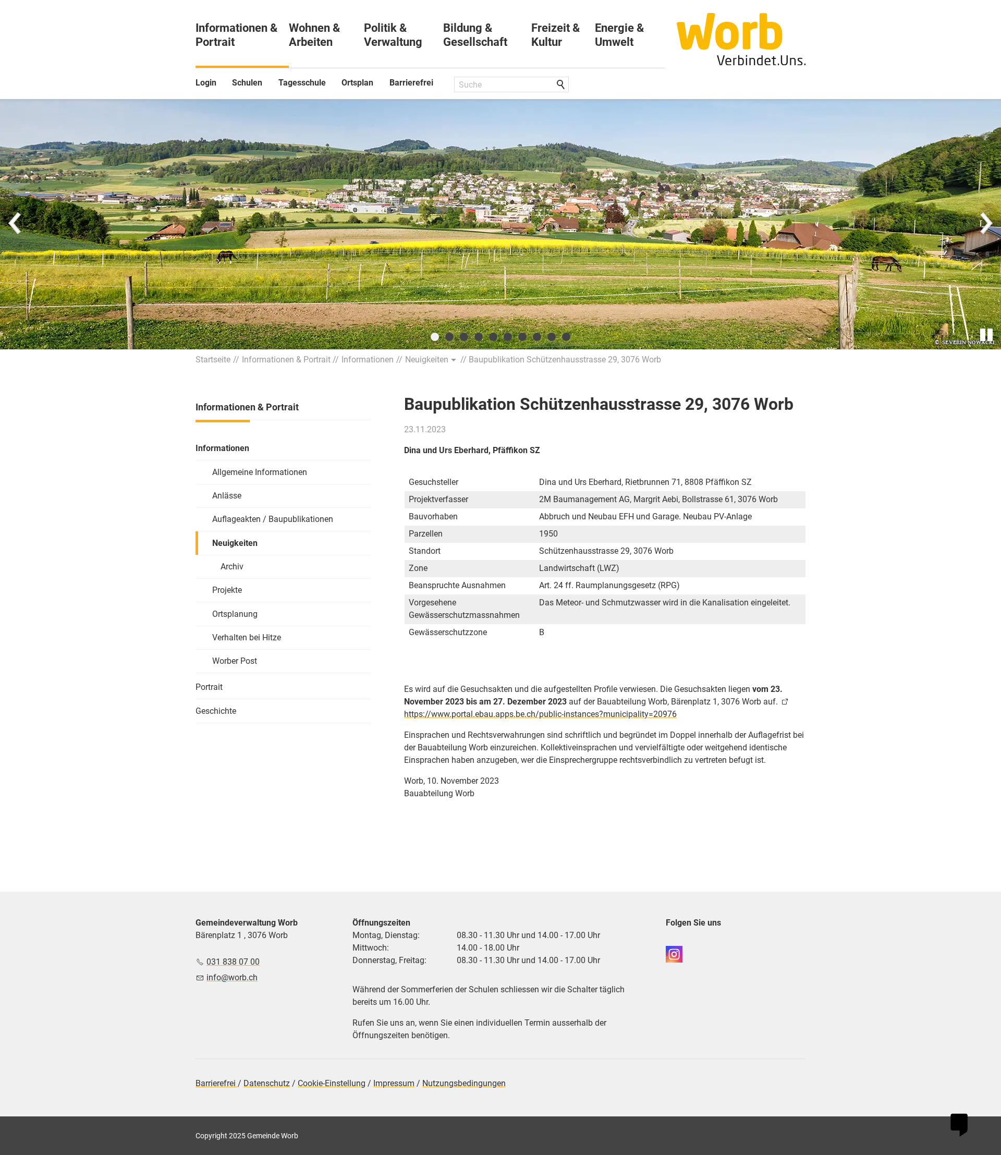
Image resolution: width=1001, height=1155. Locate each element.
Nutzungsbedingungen (464, 1083)
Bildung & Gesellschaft (475, 34)
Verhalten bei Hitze (246, 637)
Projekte (227, 590)
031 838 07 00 (233, 962)
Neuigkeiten (235, 543)
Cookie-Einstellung (331, 1083)
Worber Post (234, 661)
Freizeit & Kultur (555, 34)
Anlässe (226, 496)
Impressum (393, 1083)
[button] (15, 224)
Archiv (232, 567)
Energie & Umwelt (619, 34)
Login (206, 83)
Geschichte (216, 711)
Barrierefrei (411, 83)
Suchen (561, 85)
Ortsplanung (235, 614)
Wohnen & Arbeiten (314, 34)
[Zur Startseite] (741, 39)
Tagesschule (302, 83)
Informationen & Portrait (236, 34)
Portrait (209, 687)
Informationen (222, 448)
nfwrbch (233, 977)
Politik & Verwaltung (393, 34)
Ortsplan (357, 83)
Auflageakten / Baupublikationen (272, 519)
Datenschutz (266, 1083)
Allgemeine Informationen (259, 472)
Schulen (247, 83)
